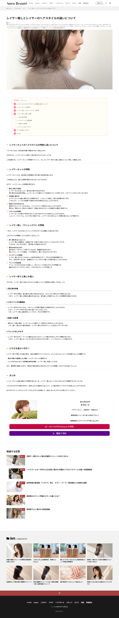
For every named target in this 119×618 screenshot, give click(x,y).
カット (75, 24)
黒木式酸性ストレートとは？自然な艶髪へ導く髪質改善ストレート (45, 583)
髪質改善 (55, 28)
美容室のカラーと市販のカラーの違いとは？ (43, 496)
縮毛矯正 (26, 28)
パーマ (33, 26)
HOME (31, 3)
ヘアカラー (84, 26)
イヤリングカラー (45, 24)
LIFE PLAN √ (59, 611)
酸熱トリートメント (48, 28)
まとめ (18, 133)
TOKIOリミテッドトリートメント (16, 24)
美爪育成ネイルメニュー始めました (71, 582)
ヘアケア (89, 26)
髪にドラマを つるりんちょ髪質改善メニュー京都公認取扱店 (73, 561)
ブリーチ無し (70, 26)
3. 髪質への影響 (21, 123)
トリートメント (27, 26)
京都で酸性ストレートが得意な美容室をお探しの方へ (19, 561)
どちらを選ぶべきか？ (22, 130)
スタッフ (67, 3)
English (37, 3)
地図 (79, 3)
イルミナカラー (54, 24)
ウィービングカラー (64, 24)
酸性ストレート (38, 28)
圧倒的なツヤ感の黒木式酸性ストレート (19, 582)
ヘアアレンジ (77, 26)
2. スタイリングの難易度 (23, 120)
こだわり (44, 3)
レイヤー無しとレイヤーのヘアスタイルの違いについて (42, 8)
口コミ (74, 3)
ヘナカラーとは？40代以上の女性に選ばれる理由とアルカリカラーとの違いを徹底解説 (59, 470)
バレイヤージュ (47, 26)
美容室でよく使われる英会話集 (38, 509)
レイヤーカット (13, 28)
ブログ (51, 3)
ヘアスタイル (59, 3)
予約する (99, 3)
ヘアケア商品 (95, 26)
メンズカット (102, 26)
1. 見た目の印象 (21, 117)
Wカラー (28, 24)
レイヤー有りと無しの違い (23, 114)
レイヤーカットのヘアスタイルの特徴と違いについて (31, 104)
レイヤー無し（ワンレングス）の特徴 (27, 110)
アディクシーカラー (36, 24)
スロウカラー (106, 24)
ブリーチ (54, 26)
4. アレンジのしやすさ (23, 127)
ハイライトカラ (39, 26)
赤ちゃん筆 (31, 28)
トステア (20, 26)
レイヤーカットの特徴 (22, 107)
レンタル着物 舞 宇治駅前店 (59, 606)
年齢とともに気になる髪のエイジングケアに (99, 583)
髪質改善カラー (62, 28)
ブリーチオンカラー (62, 26)
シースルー (99, 24)
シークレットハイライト (90, 24)
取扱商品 (85, 3)
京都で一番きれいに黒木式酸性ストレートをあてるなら (47, 456)
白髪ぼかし (20, 28)
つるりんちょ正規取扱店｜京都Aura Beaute (44, 561)
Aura (24, 8)
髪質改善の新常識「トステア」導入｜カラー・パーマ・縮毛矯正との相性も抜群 (56, 483)
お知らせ (71, 24)
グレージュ (80, 24)
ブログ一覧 (17, 8)
